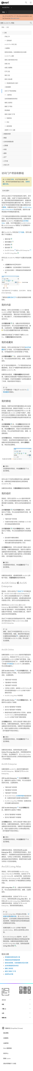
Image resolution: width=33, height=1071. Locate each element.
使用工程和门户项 (10, 114)
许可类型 (10, 664)
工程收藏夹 (8, 87)
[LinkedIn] (29, 988)
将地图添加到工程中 (12, 83)
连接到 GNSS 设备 (10, 130)
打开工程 (7, 71)
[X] (25, 988)
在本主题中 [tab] (5, 190)
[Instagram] (25, 992)
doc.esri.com (15, 18)
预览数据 (7, 110)
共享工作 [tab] (6, 165)
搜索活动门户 (11, 297)
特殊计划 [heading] (4, 1017)
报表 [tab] (5, 153)
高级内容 (13, 916)
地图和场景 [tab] (7, 134)
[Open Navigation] (30, 2)
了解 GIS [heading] (4, 1009)
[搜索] (26, 2)
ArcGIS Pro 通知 (9, 56)
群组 (4, 207)
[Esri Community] (21, 992)
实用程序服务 (20, 796)
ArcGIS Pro (5, 7)
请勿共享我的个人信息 (9, 1063)
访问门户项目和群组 (10, 91)
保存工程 (7, 75)
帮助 (3, 12)
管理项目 (9, 118)
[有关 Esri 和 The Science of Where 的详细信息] (5, 992)
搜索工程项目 (8, 102)
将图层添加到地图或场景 (12, 960)
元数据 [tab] (6, 145)
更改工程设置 (8, 79)
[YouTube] (29, 992)
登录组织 (9, 40)
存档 (12, 179)
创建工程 (7, 63)
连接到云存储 (9, 974)
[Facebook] (21, 988)
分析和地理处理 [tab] (8, 141)
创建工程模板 (8, 67)
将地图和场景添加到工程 (12, 957)
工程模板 (7, 48)
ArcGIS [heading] (4, 1000)
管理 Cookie (7, 1058)
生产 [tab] (5, 157)
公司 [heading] (3, 1013)
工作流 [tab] (6, 161)
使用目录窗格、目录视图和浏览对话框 (15, 52)
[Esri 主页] (5, 2)
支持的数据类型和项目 (11, 99)
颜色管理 (9, 126)
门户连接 (21, 232)
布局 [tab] (5, 149)
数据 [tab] (5, 138)
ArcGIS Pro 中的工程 (10, 44)
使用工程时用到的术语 (11, 60)
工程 (7, 27)
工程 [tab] (5, 33)
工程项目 (9, 95)
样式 (8, 122)
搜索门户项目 (8, 106)
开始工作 (7, 36)
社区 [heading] (3, 1004)
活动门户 (21, 591)
